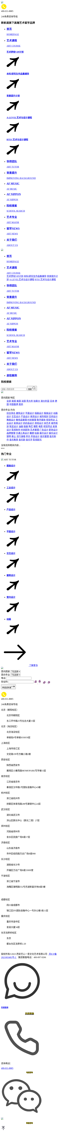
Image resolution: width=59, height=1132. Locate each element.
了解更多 (33, 665)
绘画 (37, 433)
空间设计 (53, 416)
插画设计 (39, 413)
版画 (26, 426)
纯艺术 (47, 423)
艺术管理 (34, 430)
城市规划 (44, 416)
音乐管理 (44, 436)
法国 (23, 401)
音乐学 (29, 440)
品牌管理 (11, 433)
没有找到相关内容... (10, 445)
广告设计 (44, 430)
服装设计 (48, 413)
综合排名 (11, 413)
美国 (18, 401)
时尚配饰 (25, 430)
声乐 (28, 436)
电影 (40, 426)
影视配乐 (37, 440)
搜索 (30, 389)
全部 (9, 401)
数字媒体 (41, 420)
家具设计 (18, 423)
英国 (14, 401)
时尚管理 (31, 420)
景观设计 (34, 416)
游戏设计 (39, 423)
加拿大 (36, 401)
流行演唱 (20, 436)
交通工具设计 (22, 433)
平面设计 (29, 413)
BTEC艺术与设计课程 (45, 279)
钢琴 (9, 436)
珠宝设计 (13, 426)
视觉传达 (50, 420)
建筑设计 (20, 413)
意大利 (29, 401)
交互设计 (16, 416)
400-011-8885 (7, 1068)
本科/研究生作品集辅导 (35, 276)
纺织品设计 (28, 423)
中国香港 (13, 404)
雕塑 (32, 433)
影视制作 (16, 430)
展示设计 (44, 433)
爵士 (14, 436)
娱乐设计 (53, 433)
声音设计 (35, 436)
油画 (21, 426)
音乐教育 (13, 440)
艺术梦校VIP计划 (15, 276)
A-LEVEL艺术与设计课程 (21, 279)
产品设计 (25, 416)
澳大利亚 (45, 401)
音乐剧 (22, 440)
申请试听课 (6, 688)
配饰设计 (53, 430)
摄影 (35, 426)
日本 (52, 401)
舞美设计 (11, 420)
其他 (21, 404)
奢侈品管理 (21, 420)
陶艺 (31, 426)
